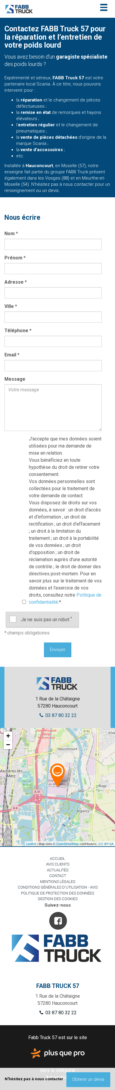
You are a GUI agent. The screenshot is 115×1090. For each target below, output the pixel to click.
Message (14, 379)
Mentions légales (57, 881)
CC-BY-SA (106, 843)
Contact (57, 875)
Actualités (57, 870)
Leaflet (31, 843)
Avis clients (57, 864)
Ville (10, 306)
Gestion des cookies (58, 899)
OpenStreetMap (67, 843)
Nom (11, 233)
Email (11, 355)
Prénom (15, 258)
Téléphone (18, 330)
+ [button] (8, 735)
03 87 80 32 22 (60, 715)
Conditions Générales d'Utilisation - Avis (58, 887)
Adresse (15, 282)
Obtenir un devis (88, 1079)
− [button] (8, 744)
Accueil (57, 858)
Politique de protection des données (57, 893)
